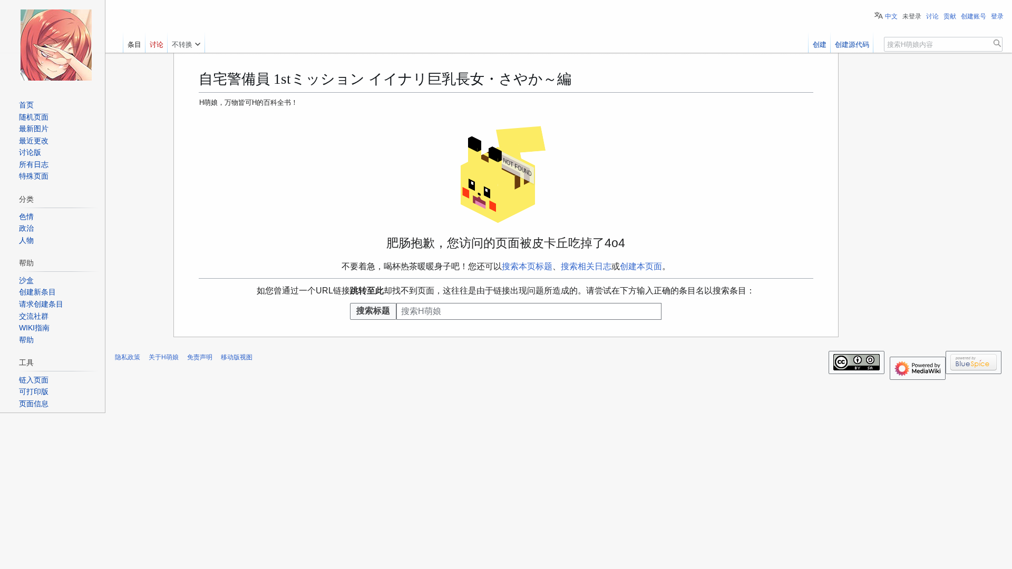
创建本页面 (641, 266)
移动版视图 (236, 357)
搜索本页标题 (527, 266)
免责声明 (199, 357)
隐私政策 (127, 357)
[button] (186, 42)
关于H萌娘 (164, 357)
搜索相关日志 (586, 266)
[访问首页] (55, 45)
